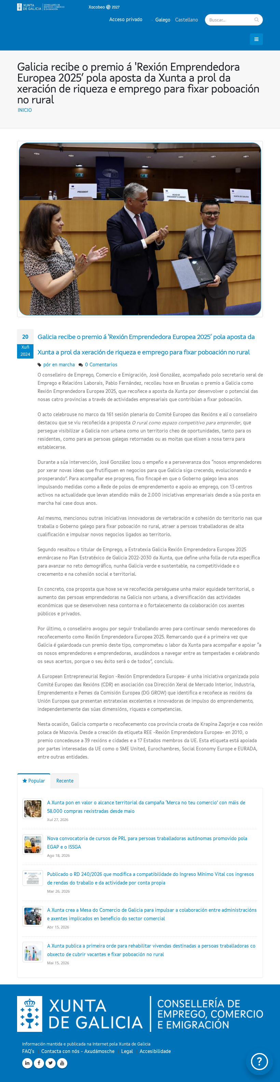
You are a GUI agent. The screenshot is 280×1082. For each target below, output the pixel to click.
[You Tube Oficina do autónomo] (62, 1063)
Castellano (186, 20)
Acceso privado (125, 19)
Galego (162, 20)
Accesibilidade (155, 1051)
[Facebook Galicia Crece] (39, 1063)
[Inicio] (68, 6)
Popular (36, 781)
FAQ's (28, 1051)
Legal (127, 1051)
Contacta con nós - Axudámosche (77, 1051)
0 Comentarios (101, 365)
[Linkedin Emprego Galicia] (27, 1063)
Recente (64, 781)
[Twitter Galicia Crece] (50, 1063)
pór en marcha (59, 365)
